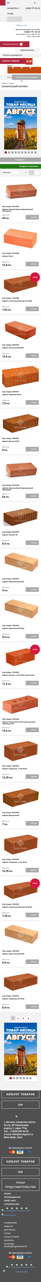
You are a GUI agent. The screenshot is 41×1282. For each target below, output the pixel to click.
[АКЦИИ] (15, 73)
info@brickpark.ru (22, 1134)
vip (29, 61)
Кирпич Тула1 (7, 256)
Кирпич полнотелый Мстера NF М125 (17, 907)
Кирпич (11, 83)
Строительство (11, 1204)
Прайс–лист (10, 1200)
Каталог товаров (20, 1094)
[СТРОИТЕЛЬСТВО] (24, 86)
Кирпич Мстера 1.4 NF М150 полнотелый (18, 675)
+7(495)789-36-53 (19, 1131)
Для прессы (9, 1230)
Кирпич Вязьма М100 (10, 815)
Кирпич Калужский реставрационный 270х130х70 (17, 210)
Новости (8, 1226)
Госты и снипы (11, 1237)
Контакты (9, 1240)
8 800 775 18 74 (33, 8)
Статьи (7, 1233)
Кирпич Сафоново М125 (11, 395)
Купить (34, 217)
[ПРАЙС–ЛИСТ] (33, 73)
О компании (10, 1223)
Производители (12, 1197)
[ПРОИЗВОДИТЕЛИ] (24, 73)
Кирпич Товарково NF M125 (13, 999)
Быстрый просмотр (20, 200)
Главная (4, 83)
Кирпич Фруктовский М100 (13, 954)
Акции (7, 1193)
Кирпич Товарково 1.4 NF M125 (14, 862)
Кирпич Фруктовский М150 (13, 628)
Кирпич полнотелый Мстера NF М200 (17, 301)
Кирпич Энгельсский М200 (13, 348)
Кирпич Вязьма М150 (10, 441)
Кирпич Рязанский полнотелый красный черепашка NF (18, 723)
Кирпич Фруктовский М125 (13, 582)
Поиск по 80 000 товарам (26, 77)
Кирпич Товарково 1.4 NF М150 (14, 769)
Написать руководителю (12, 55)
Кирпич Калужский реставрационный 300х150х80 (17, 489)
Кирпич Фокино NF (10, 535)
